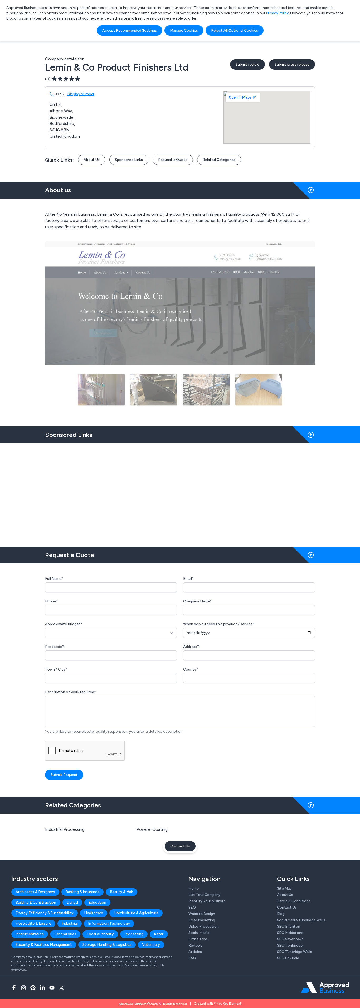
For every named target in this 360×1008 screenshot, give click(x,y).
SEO (192, 907)
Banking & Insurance (82, 892)
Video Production (203, 926)
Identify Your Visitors (206, 901)
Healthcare (93, 913)
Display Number (80, 94)
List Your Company (204, 895)
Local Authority (100, 934)
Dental (72, 902)
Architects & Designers (35, 892)
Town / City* (56, 669)
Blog (281, 913)
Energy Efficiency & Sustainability (45, 913)
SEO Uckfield (288, 958)
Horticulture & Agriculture (136, 913)
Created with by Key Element (217, 1003)
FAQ (192, 958)
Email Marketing (201, 920)
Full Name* (54, 578)
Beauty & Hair (121, 892)
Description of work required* (70, 692)
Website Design (201, 913)
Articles (195, 951)
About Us (92, 159)
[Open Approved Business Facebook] (14, 987)
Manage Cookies (184, 30)
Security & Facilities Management (44, 944)
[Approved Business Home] (325, 987)
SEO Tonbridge (290, 945)
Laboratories (65, 934)
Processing (133, 934)
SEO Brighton (288, 926)
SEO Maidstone (290, 932)
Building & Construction (36, 902)
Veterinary (151, 944)
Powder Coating (152, 829)
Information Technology (109, 923)
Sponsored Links (129, 159)
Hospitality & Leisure (33, 923)
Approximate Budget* (63, 624)
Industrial (69, 923)
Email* (188, 578)
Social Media (198, 932)
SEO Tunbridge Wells (294, 951)
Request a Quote (172, 159)
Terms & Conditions (293, 901)
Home (193, 888)
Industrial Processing (65, 829)
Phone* (51, 601)
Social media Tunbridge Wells (301, 920)
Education (97, 902)
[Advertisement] (180, 493)
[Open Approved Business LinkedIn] (42, 987)
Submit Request (64, 775)
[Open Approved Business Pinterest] (33, 987)
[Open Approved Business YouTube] (52, 987)
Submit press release (292, 64)
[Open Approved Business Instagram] (23, 987)
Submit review (247, 64)
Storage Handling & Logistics (107, 944)
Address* (191, 646)
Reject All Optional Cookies (234, 30)
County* (190, 669)
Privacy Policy (277, 13)
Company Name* (197, 601)
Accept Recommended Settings (129, 30)
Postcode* (54, 646)
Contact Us (180, 846)
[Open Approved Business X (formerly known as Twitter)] (61, 987)
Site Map (284, 888)
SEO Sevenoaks (290, 939)
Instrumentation (30, 934)
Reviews (195, 945)
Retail (159, 934)
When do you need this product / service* (218, 624)
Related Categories (219, 159)
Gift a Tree (197, 939)
